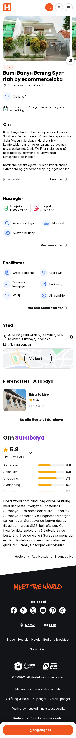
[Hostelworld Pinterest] (52, 610)
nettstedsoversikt (53, 708)
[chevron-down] (30, 453)
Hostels (23, 639)
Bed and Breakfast (56, 639)
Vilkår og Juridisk (18, 699)
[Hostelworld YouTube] (43, 610)
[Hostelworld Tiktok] (62, 610)
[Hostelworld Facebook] (14, 610)
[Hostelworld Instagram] (33, 610)
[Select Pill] (49, 7)
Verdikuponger (60, 699)
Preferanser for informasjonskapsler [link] (38, 718)
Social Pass (38, 649)
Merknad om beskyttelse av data (38, 689)
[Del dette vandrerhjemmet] (70, 60)
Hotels (35, 639)
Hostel (9, 67)
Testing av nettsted (24, 708)
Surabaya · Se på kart (25, 85)
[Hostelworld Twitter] (23, 610)
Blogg (11, 639)
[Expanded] (9, 556)
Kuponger (39, 699)
